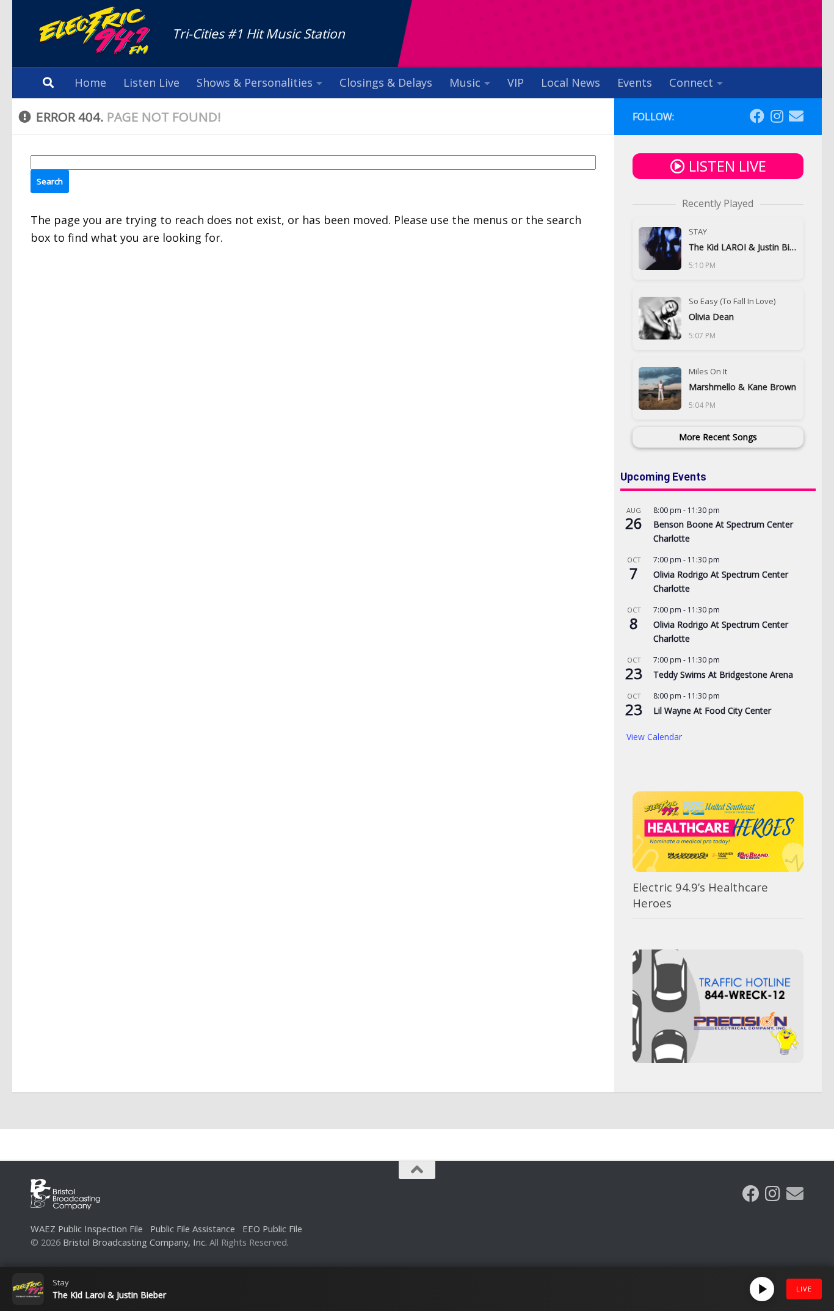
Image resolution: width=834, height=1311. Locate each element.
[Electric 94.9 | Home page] (95, 32)
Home (90, 82)
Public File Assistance (192, 1228)
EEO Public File (272, 1228)
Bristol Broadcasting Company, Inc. (135, 1242)
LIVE (804, 1288)
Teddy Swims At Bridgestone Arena (723, 674)
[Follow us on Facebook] (757, 116)
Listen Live (151, 82)
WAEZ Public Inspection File (87, 1228)
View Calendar (654, 737)
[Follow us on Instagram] (776, 116)
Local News (570, 82)
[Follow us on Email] (796, 116)
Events (634, 82)
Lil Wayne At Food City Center (712, 710)
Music (464, 82)
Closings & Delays (385, 82)
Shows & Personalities (255, 82)
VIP (515, 82)
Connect (691, 82)
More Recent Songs (718, 437)
